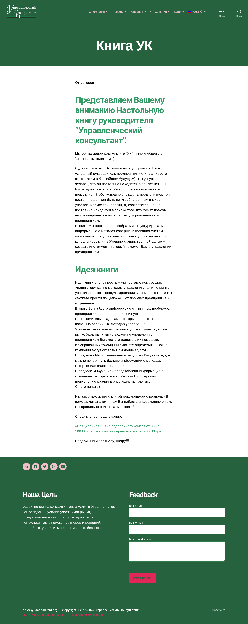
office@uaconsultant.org (40, 610)
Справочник (139, 11)
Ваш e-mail (136, 522)
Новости (118, 11)
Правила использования (87, 614)
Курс (177, 11)
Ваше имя (135, 506)
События (161, 11)
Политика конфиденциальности (44, 614)
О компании (97, 11)
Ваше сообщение (140, 539)
